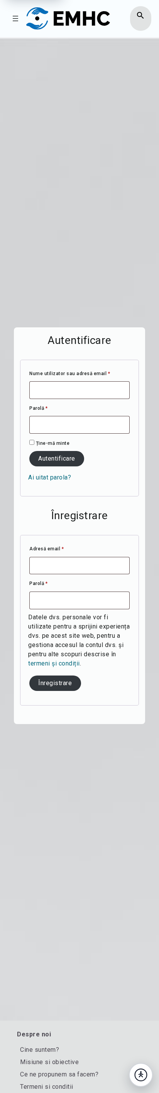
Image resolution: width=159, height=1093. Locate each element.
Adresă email (59, 549)
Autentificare (56, 458)
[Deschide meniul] (15, 18)
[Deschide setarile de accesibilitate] (141, 1075)
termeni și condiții (54, 663)
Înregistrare (55, 683)
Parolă (51, 408)
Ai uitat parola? (49, 477)
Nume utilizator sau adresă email (79, 373)
